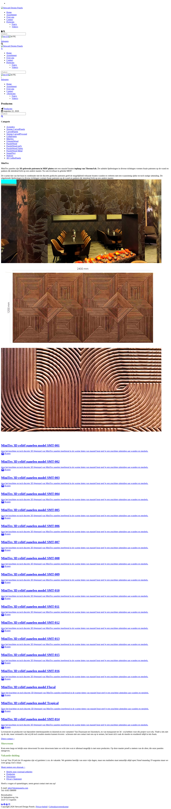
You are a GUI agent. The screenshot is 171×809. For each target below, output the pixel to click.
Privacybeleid (41, 807)
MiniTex (10, 139)
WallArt (9, 155)
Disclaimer (10, 776)
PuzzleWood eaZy (14, 146)
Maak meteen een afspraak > (13, 767)
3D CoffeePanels (13, 158)
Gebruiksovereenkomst (58, 807)
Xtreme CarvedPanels (15, 129)
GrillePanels (11, 136)
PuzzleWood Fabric (14, 148)
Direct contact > (8, 739)
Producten (10, 774)
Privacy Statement (14, 779)
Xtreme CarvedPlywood (16, 134)
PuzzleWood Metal (14, 151)
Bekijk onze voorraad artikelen (19, 772)
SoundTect (10, 153)
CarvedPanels (12, 131)
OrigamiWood (12, 141)
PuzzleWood (11, 143)
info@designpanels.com (18, 788)
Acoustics (10, 127)
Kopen (7, 453)
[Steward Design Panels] (12, 8)
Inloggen (5, 41)
